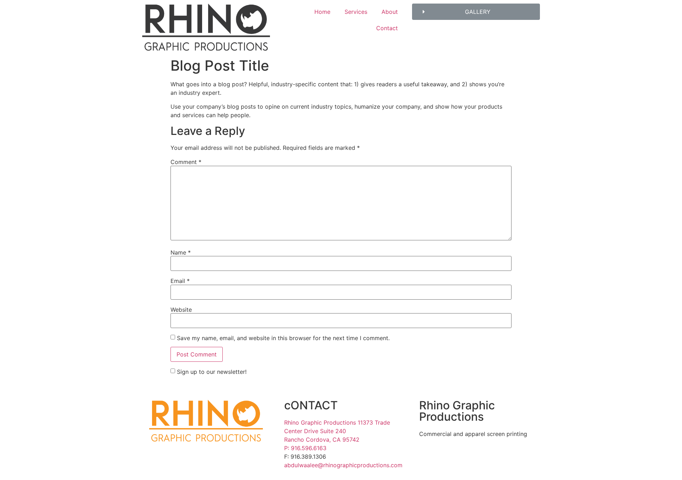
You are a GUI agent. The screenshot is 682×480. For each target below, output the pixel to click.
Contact (387, 28)
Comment (185, 162)
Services (356, 11)
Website (181, 309)
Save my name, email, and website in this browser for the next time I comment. (283, 338)
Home (322, 11)
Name (180, 252)
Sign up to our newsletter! (212, 372)
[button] (476, 12)
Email (180, 281)
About (389, 11)
